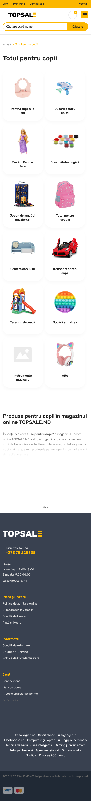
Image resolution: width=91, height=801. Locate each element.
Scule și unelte (71, 750)
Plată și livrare (12, 622)
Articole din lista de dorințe (20, 694)
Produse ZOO (47, 755)
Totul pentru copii (26, 44)
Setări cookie (11, 700)
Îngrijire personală (75, 740)
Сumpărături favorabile (18, 610)
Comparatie (37, 3)
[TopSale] (22, 14)
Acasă (7, 44)
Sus (45, 506)
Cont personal (12, 681)
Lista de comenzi (14, 687)
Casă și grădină (25, 735)
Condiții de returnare (16, 645)
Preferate (19, 3)
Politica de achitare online (20, 603)
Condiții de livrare (14, 616)
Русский (82, 3)
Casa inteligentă (41, 745)
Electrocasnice (14, 740)
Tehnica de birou (17, 745)
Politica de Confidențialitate (21, 658)
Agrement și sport (47, 750)
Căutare (77, 26)
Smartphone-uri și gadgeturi (57, 735)
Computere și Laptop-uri (43, 740)
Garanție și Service (15, 652)
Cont (5, 3)
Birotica (31, 755)
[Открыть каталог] (84, 14)
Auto (62, 755)
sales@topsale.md (15, 580)
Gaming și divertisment (70, 745)
